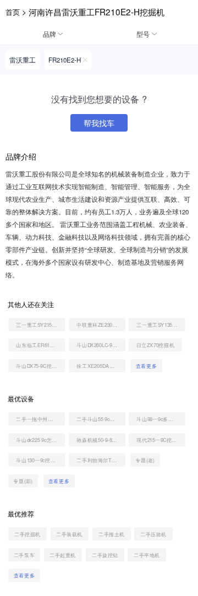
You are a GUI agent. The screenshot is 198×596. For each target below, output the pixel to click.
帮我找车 (99, 122)
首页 (13, 12)
